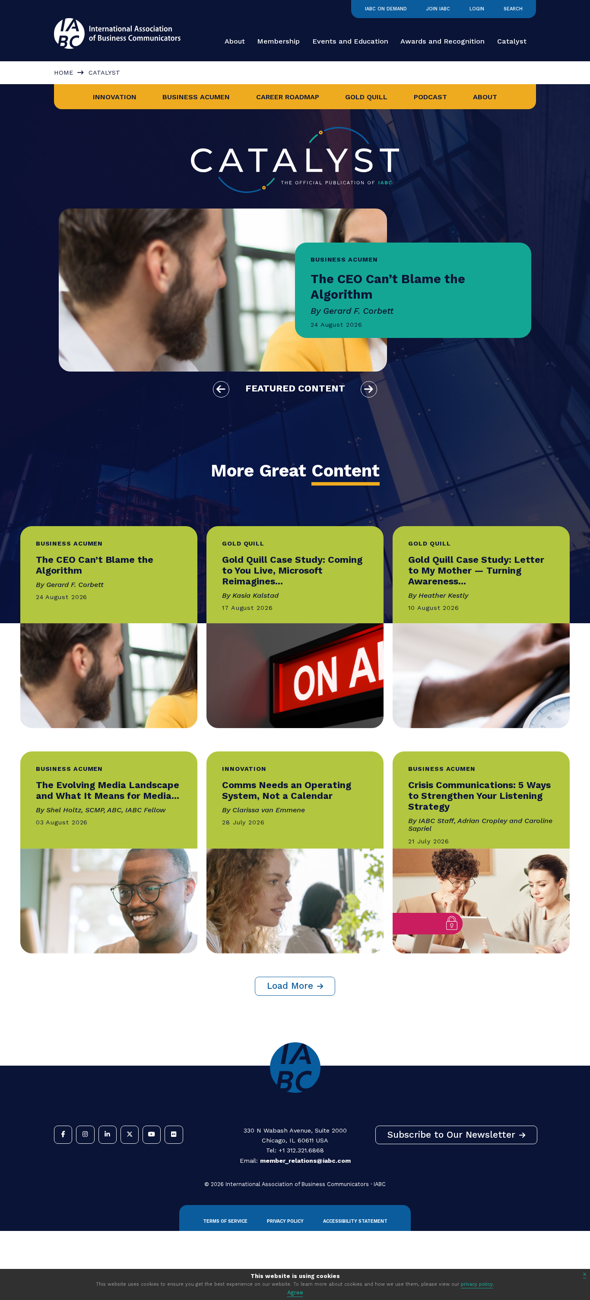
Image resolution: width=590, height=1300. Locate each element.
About (235, 41)
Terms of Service (225, 1221)
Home (63, 72)
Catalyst (512, 41)
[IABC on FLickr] (174, 1135)
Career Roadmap (287, 97)
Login (476, 9)
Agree (295, 1292)
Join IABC (438, 9)
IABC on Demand (386, 9)
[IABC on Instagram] (85, 1135)
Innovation (114, 97)
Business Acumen (196, 97)
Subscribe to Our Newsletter (451, 1135)
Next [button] (369, 389)
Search (513, 9)
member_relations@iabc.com (305, 1160)
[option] (295, 290)
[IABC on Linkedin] (107, 1135)
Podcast (430, 97)
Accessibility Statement (355, 1221)
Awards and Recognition (442, 41)
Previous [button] (221, 389)
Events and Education (350, 41)
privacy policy (477, 1284)
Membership (278, 41)
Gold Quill (366, 97)
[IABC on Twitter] (130, 1135)
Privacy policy (285, 1221)
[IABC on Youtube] (152, 1135)
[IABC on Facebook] (63, 1135)
